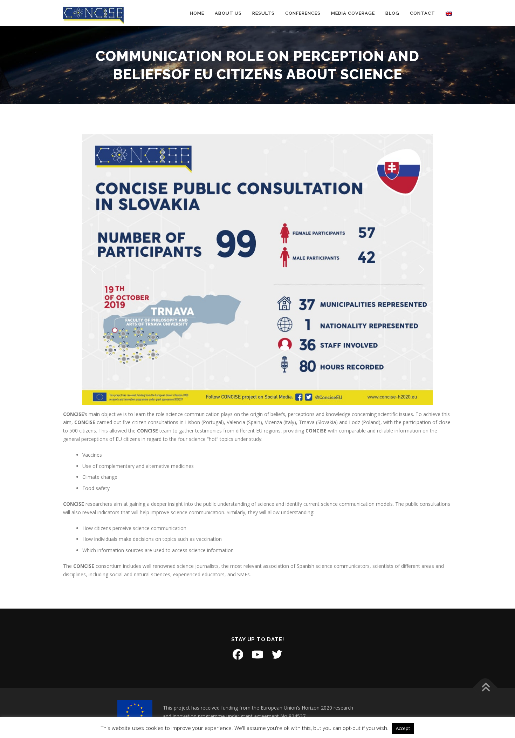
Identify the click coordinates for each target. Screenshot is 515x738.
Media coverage (353, 13)
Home (197, 13)
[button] (93, 269)
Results (263, 13)
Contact (422, 13)
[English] (446, 13)
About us (228, 13)
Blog (392, 13)
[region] (257, 269)
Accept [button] (403, 728)
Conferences (303, 13)
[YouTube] (257, 654)
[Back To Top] (485, 688)
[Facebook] (238, 654)
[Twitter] (277, 654)
